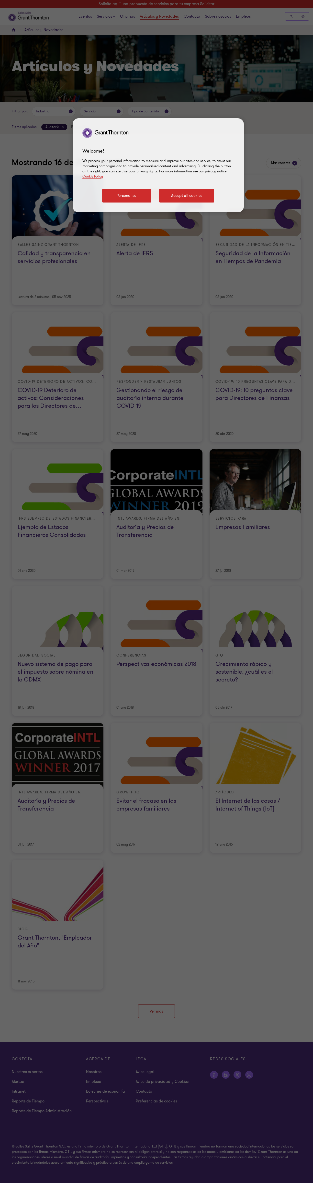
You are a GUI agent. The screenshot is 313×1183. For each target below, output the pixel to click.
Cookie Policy (92, 176)
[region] (158, 165)
